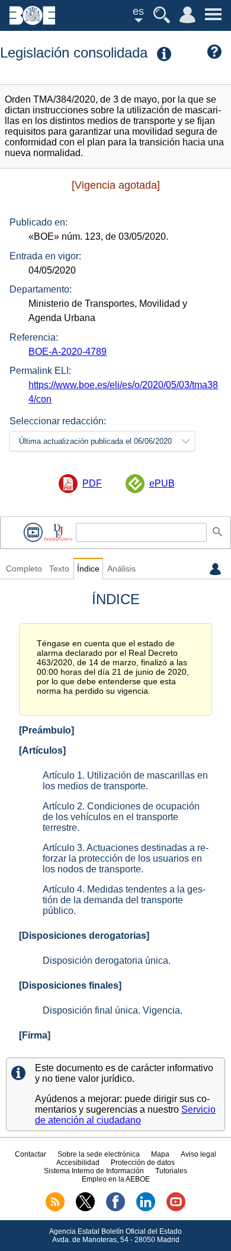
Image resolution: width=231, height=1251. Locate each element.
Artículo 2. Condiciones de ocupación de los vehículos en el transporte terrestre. (121, 817)
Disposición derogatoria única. (107, 960)
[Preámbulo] (46, 730)
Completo (24, 568)
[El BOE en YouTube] (175, 1209)
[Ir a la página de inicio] (32, 22)
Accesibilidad (78, 1162)
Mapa (160, 1154)
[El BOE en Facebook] (115, 1209)
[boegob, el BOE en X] (85, 1209)
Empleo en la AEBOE (116, 1179)
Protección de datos (143, 1162)
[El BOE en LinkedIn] (145, 1209)
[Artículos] (42, 750)
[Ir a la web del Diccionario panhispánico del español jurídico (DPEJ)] (58, 532)
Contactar (30, 1154)
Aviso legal (198, 1154)
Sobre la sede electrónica (98, 1154)
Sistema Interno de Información (94, 1171)
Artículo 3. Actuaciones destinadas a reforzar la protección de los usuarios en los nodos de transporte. (125, 858)
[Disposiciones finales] (70, 985)
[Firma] (34, 1035)
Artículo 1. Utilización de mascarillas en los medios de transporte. (125, 780)
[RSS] (55, 1209)
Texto (59, 568)
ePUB (162, 483)
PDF (92, 483)
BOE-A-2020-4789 (67, 352)
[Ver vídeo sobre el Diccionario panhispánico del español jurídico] (33, 532)
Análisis (121, 568)
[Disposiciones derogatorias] (84, 936)
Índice (88, 568)
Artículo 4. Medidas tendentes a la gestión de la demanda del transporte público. (124, 900)
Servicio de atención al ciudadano (125, 1114)
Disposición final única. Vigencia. (112, 1010)
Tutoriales (171, 1171)
